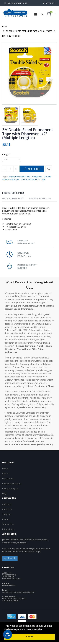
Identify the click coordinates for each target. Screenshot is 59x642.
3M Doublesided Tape (19, 176)
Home (4, 26)
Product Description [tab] (13, 192)
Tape (43, 179)
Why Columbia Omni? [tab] (12, 198)
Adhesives (37, 176)
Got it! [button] (29, 636)
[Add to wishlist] (49, 169)
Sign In (5, 473)
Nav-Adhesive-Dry (30, 179)
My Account (48, 3)
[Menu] (35, 14)
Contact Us (7, 509)
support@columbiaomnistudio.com (18, 592)
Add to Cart (34, 168)
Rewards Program (10, 488)
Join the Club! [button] (10, 558)
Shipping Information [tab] (40, 198)
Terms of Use (8, 524)
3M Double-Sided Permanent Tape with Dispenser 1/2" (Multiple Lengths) (27, 133)
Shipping (6, 514)
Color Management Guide (16, 3)
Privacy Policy (8, 529)
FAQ (4, 493)
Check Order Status (11, 483)
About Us (6, 504)
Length (6, 154)
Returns (5, 519)
